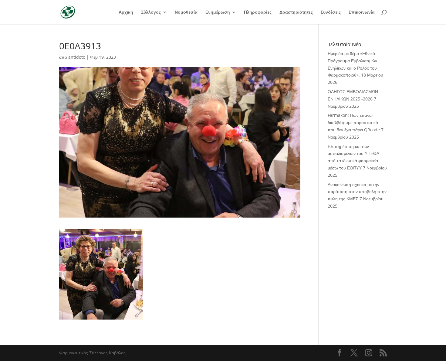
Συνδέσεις (331, 12)
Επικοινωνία (362, 12)
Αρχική (126, 12)
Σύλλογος (151, 12)
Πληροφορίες (258, 12)
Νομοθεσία (186, 12)
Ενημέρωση (217, 12)
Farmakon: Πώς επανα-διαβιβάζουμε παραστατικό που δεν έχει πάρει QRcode (354, 122)
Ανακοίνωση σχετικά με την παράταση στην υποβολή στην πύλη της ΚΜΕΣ (357, 192)
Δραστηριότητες (296, 12)
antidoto (76, 57)
